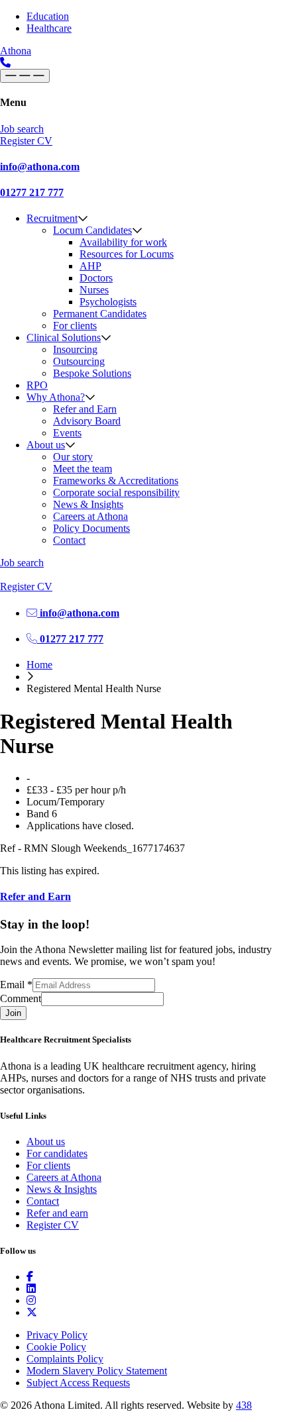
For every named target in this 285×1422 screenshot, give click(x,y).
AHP (90, 266)
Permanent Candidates (99, 313)
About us (46, 444)
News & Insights (88, 504)
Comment (20, 998)
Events (67, 432)
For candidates (57, 1153)
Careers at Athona (90, 516)
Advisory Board (87, 421)
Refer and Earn (85, 409)
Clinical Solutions (64, 337)
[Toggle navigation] (25, 76)
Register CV (53, 1225)
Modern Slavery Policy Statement (97, 1370)
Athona (15, 50)
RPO (37, 385)
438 (244, 1405)
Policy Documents (91, 528)
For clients (75, 325)
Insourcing (75, 349)
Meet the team (82, 468)
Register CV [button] (26, 140)
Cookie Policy (56, 1346)
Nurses (94, 289)
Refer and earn (57, 1213)
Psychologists (108, 301)
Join (13, 1013)
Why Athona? (56, 397)
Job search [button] (22, 128)
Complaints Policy (65, 1358)
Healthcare (49, 28)
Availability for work (123, 242)
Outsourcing (79, 361)
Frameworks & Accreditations (115, 480)
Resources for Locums (127, 254)
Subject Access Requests (78, 1382)
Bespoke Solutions (92, 373)
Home (39, 664)
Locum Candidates (92, 230)
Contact (69, 540)
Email (16, 984)
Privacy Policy (57, 1335)
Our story (73, 456)
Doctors (96, 277)
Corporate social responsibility (116, 492)
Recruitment (52, 218)
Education (48, 16)
